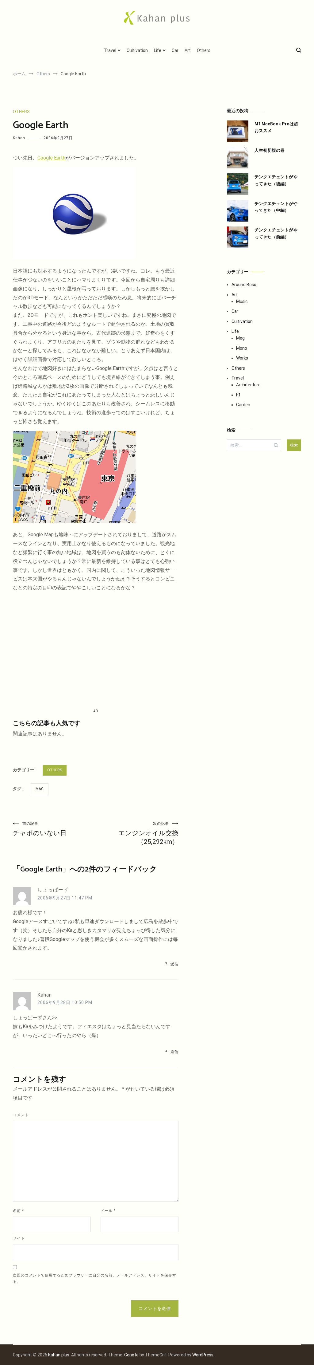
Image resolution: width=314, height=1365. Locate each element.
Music (241, 301)
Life (157, 50)
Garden (243, 404)
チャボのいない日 (40, 829)
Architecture (248, 384)
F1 (238, 394)
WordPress (202, 1354)
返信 (174, 964)
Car (175, 50)
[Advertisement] (95, 650)
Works (242, 358)
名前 (18, 1211)
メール (108, 1211)
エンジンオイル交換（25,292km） (148, 833)
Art (188, 50)
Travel (110, 50)
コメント (21, 1115)
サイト (19, 1238)
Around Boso (244, 284)
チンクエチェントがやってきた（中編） (276, 207)
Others (203, 50)
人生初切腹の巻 (270, 150)
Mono (241, 348)
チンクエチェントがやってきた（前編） (276, 233)
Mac (40, 789)
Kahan (19, 138)
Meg (240, 338)
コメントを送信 (155, 1308)
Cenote (131, 1354)
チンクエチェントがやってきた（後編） (276, 180)
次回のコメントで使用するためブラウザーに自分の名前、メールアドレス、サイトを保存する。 (94, 1278)
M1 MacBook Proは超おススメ (276, 127)
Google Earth (51, 158)
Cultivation (137, 50)
